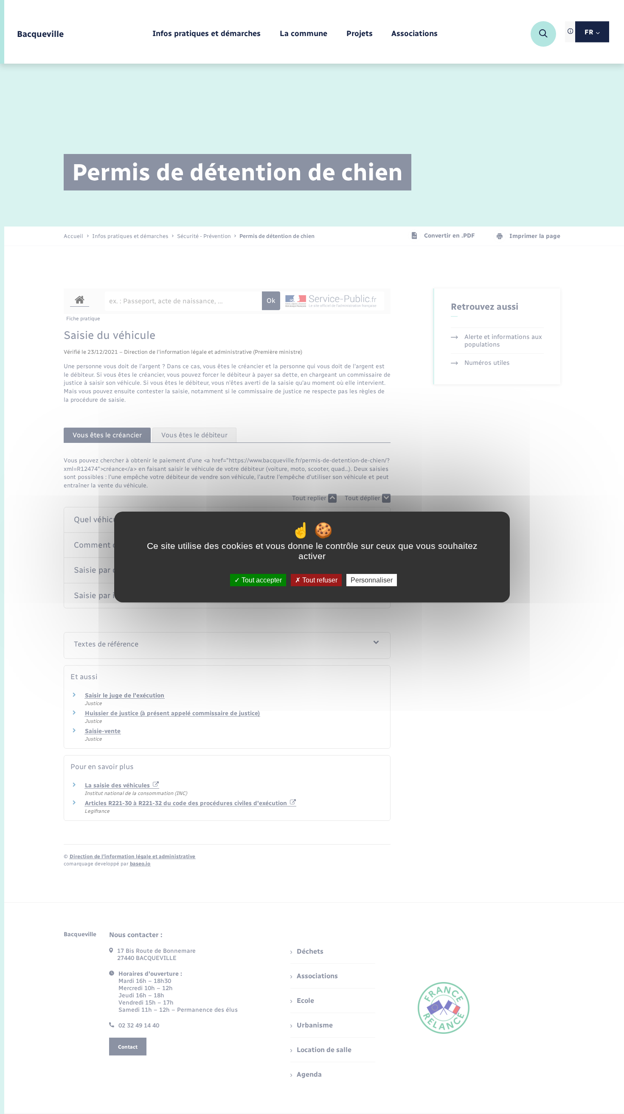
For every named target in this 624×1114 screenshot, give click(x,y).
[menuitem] (206, 34)
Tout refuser (319, 580)
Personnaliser (372, 580)
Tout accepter (261, 580)
